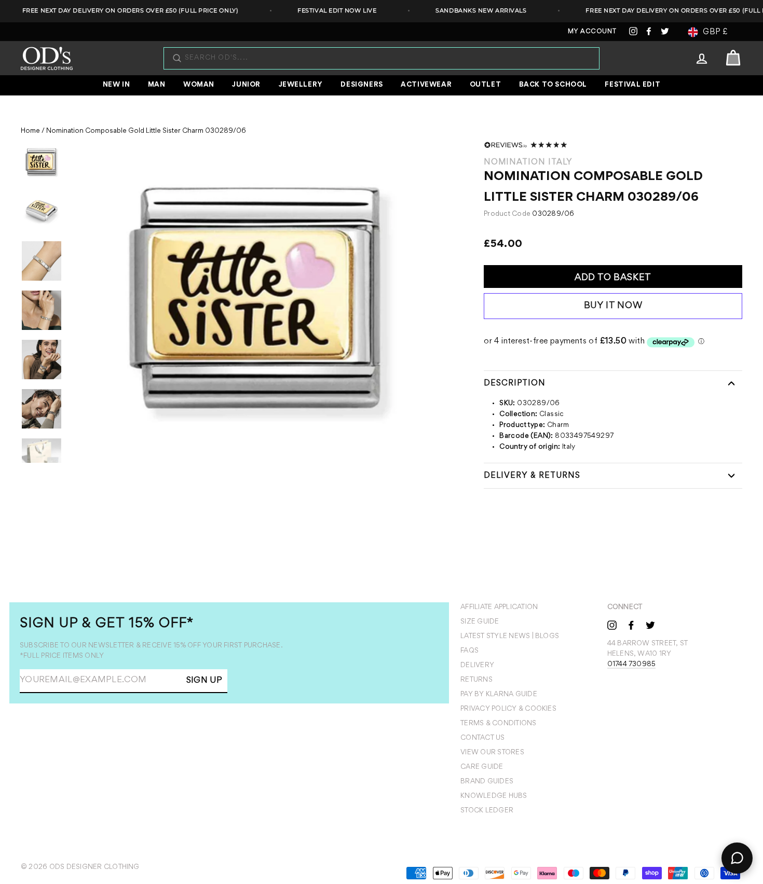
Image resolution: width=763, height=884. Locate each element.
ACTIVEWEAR (426, 85)
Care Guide (481, 767)
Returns (476, 680)
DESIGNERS (361, 85)
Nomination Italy (528, 162)
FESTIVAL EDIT (632, 85)
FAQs (469, 651)
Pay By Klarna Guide (498, 695)
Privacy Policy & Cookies (508, 709)
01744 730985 (631, 664)
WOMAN (198, 85)
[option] (259, 302)
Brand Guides (486, 782)
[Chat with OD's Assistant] (737, 858)
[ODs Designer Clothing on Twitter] (650, 624)
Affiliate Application (499, 607)
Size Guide (479, 622)
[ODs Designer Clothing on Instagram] (612, 624)
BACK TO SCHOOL (553, 85)
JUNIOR (246, 85)
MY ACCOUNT (592, 32)
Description (515, 383)
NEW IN (116, 85)
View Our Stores (492, 753)
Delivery (477, 665)
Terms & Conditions (498, 724)
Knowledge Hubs (493, 796)
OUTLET (485, 85)
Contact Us (482, 738)
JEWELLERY (301, 85)
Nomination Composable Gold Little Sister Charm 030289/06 (146, 131)
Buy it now (613, 306)
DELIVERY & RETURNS (532, 475)
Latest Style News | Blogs (509, 636)
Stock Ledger (486, 811)
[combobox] (386, 58)
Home (30, 131)
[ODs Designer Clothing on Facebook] (631, 624)
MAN (157, 85)
